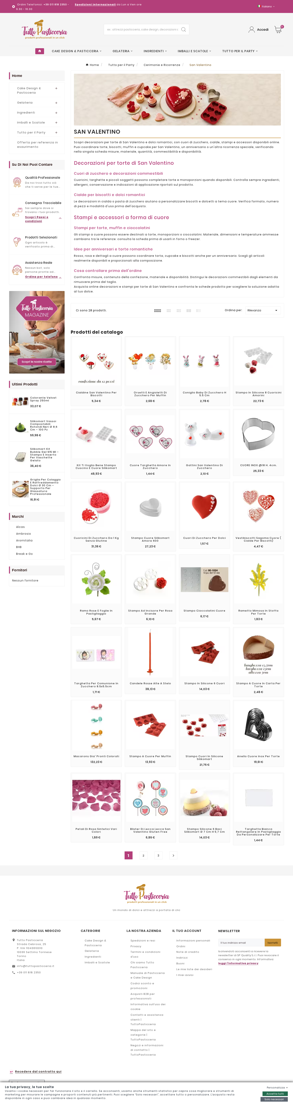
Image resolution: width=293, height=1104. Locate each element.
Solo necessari (274, 1099)
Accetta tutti (275, 1094)
